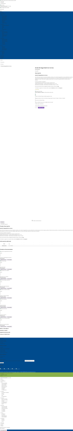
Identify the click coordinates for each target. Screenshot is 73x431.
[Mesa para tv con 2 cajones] (36, 270)
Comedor (2, 391)
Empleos (1, 357)
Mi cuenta (2, 1)
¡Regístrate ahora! (2, 359)
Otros (3, 421)
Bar (2, 395)
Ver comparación (3, 430)
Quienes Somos (2, 356)
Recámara (2, 397)
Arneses (2, 64)
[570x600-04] (10, 179)
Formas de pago (2, 349)
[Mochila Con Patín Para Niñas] (36, 289)
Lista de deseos (3, 3)
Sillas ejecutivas (4, 415)
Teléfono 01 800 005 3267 (5, 334)
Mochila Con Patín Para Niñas (4, 295)
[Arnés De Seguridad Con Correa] (8, 105)
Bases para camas (5, 399)
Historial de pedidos (3, 341)
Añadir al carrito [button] (3, 259)
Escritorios (3, 414)
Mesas (3, 393)
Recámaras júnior (4, 401)
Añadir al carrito (41, 107)
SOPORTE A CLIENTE (3, 330)
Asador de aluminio (3, 305)
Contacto (1, 347)
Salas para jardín (4, 406)
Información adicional (4, 224)
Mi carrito (2, 2)
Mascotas (2, 422)
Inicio (2, 60)
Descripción (3, 223)
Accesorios (2, 62)
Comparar (2, 423)
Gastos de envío (2, 351)
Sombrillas (3, 410)
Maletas (3, 419)
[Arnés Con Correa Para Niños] (36, 318)
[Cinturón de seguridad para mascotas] (36, 251)
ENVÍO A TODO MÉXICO (4, 328)
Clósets (3, 400)
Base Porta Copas (2, 267)
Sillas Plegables (4, 416)
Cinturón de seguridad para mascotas (5, 257)
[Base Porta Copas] (36, 260)
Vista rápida (9, 259)
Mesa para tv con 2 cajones (4, 276)
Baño (3, 403)
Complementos (4, 389)
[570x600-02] (2, 179)
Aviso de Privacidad (4, 374)
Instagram (25, 239)
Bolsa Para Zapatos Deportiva (4, 286)
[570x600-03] (6, 179)
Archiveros (3, 413)
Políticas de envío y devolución (4, 348)
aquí (58, 86)
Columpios (3, 409)
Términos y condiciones (3, 352)
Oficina (2, 412)
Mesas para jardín (4, 408)
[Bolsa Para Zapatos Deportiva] (36, 280)
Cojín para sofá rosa (3, 314)
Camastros (3, 411)
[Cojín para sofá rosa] (36, 308)
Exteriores (2, 405)
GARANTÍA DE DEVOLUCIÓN (5, 332)
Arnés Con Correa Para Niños (4, 324)
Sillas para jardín (4, 407)
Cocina (3, 394)
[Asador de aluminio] (36, 299)
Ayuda (46, 105)
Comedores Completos (5, 392)
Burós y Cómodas (4, 398)
